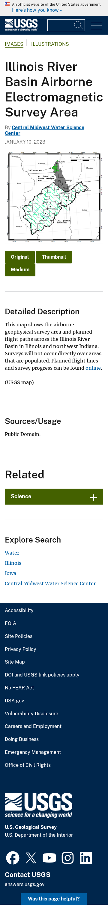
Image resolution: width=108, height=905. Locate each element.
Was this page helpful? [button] (54, 899)
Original (20, 257)
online (93, 368)
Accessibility (19, 610)
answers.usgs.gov (24, 884)
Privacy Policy (20, 649)
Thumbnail (54, 257)
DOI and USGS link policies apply (42, 675)
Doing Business (22, 739)
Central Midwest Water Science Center (50, 583)
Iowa (10, 573)
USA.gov (14, 701)
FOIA (10, 623)
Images (14, 44)
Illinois (13, 563)
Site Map (15, 662)
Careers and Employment (33, 726)
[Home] (21, 30)
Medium (20, 269)
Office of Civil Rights (28, 765)
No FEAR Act (19, 688)
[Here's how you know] (54, 8)
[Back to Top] (86, 883)
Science (21, 496)
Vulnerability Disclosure (31, 714)
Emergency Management (33, 752)
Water (12, 553)
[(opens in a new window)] (13, 857)
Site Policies (18, 636)
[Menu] (96, 25)
